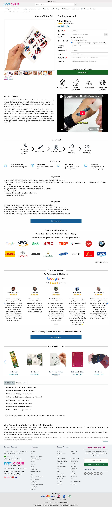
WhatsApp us (34, 416)
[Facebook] (88, 473)
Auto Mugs (74, 474)
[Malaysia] (8, 478)
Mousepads (74, 476)
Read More (105, 441)
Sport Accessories (76, 481)
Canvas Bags (74, 461)
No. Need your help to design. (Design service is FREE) (88, 43)
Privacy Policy (62, 499)
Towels (72, 471)
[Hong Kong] (13, 478)
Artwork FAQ (21, 383)
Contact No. (62, 58)
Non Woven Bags (62, 461)
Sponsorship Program (37, 477)
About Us (33, 451)
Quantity (61, 31)
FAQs (32, 466)
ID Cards (73, 463)
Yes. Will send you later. (79, 40)
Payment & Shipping (36, 456)
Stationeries (60, 479)
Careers (33, 474)
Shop (32, 454)
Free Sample (34, 482)
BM (51, 1)
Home (5, 12)
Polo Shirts (74, 451)
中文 (54, 1)
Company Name (61, 46)
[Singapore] (10, 478)
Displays (59, 481)
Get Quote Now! (56, 221)
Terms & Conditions (51, 499)
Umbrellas (73, 484)
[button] (5, 303)
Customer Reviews (36, 471)
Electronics (74, 479)
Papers (18, 12)
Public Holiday (35, 487)
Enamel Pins (60, 474)
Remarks (61, 62)
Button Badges (61, 466)
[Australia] (16, 478)
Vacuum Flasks (75, 458)
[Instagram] (91, 473)
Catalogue (85, 9)
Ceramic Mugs (61, 458)
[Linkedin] (98, 473)
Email (60, 54)
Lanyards (59, 463)
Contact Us (34, 461)
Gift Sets (73, 454)
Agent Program (35, 479)
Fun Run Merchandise (37, 484)
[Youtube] (95, 473)
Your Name (62, 50)
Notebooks (74, 468)
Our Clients (34, 469)
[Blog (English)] (101, 473)
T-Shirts (59, 451)
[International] (5, 478)
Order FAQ (9, 383)
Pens (58, 468)
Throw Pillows (61, 476)
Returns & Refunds (36, 459)
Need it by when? (61, 36)
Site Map (33, 489)
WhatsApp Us (83, 72)
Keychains (73, 466)
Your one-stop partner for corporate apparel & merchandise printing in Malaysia (56, 505)
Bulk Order (12, 12)
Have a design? (63, 41)
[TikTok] (85, 473)
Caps (58, 471)
